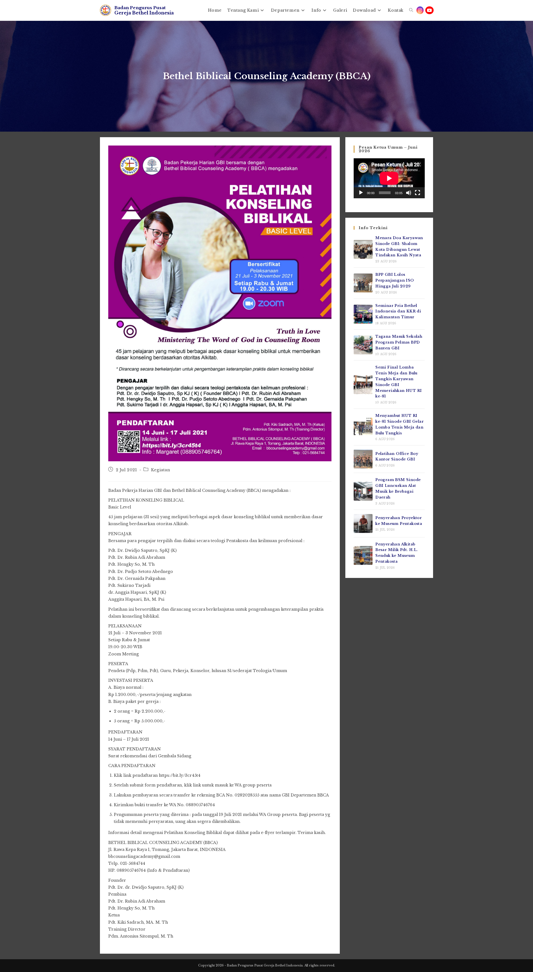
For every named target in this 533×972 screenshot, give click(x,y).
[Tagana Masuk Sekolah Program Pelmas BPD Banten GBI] (363, 344)
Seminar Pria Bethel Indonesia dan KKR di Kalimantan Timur (398, 311)
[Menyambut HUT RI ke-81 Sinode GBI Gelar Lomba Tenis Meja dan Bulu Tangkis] (363, 427)
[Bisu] (408, 193)
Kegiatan (160, 469)
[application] (389, 178)
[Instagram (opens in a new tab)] (420, 10)
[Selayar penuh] (417, 193)
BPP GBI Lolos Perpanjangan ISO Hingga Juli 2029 (394, 280)
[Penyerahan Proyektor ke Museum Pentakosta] (363, 523)
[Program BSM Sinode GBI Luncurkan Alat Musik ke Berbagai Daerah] (363, 491)
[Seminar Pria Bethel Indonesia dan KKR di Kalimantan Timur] (363, 314)
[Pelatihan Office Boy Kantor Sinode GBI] (363, 459)
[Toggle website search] (411, 10)
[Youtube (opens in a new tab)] (429, 10)
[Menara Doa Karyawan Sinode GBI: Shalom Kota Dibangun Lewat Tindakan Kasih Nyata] (363, 249)
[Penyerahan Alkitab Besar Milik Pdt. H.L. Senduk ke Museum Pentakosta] (363, 555)
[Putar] (361, 193)
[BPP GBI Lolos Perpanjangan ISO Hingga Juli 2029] (363, 283)
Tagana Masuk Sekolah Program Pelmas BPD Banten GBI (398, 342)
